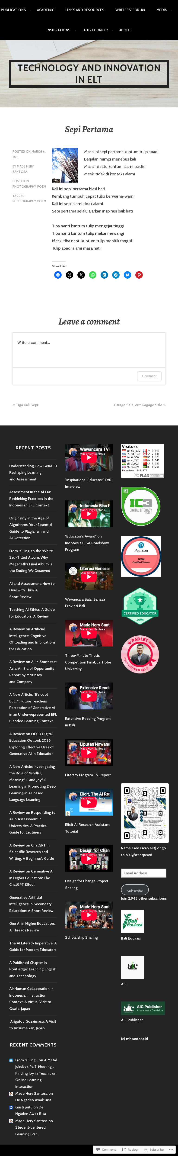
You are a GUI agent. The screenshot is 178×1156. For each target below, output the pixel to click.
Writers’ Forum (130, 10)
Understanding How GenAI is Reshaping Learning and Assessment (33, 472)
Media (161, 10)
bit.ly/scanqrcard (139, 855)
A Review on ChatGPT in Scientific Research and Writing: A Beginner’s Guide (31, 852)
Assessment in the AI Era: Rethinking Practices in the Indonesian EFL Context (31, 498)
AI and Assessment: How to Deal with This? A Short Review (32, 590)
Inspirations (58, 30)
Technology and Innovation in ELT (89, 73)
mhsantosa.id (137, 1039)
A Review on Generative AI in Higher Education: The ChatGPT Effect (31, 878)
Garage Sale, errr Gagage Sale (138, 405)
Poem (41, 186)
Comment (149, 376)
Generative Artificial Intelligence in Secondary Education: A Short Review (31, 904)
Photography (24, 186)
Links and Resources (84, 10)
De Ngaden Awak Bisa (33, 1100)
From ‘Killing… (26, 1060)
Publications (13, 10)
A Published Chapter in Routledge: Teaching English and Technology (32, 969)
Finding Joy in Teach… (33, 1073)
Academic (45, 10)
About (125, 30)
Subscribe (135, 891)
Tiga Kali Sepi (27, 405)
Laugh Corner (95, 30)
